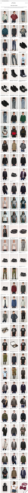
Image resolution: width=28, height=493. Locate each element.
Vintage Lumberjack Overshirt (13, 294)
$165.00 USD (11, 52)
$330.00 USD (3, 52)
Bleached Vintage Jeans (21, 23)
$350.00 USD (24, 52)
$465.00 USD (21, 181)
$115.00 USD (11, 181)
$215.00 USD (13, 238)
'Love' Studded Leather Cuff (12, 266)
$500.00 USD (20, 81)
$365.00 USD (7, 95)
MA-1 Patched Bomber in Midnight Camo (23, 37)
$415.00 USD (12, 451)
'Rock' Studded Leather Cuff (21, 280)
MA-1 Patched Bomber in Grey (4, 23)
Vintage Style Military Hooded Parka (13, 408)
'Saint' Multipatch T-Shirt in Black (4, 479)
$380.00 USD (21, 167)
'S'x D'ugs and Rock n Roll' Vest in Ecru (4, 209)
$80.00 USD (23, 66)
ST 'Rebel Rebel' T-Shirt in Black (22, 337)
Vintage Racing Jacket (12, 138)
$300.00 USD (11, 295)
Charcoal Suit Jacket (21, 294)
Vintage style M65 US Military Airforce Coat (14, 479)
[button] (26, 491)
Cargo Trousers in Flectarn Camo (4, 280)
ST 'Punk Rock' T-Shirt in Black (4, 351)
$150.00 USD (3, 167)
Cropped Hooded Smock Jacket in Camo (5, 422)
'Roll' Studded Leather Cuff (3, 294)
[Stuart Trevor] (14, 3)
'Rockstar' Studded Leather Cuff (22, 266)
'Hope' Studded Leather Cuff (3, 266)
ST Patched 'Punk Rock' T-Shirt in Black (23, 351)
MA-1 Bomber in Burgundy (12, 23)
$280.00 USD (14, 437)
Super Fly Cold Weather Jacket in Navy (4, 37)
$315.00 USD (7, 110)
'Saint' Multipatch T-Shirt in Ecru (4, 138)
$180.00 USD (13, 66)
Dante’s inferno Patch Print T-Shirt (4, 80)
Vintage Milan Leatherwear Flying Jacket (5, 408)
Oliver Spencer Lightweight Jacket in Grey (23, 152)
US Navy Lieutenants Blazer (12, 37)
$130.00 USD (2, 380)
